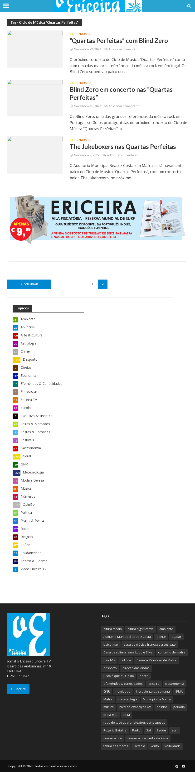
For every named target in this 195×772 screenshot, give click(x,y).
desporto (110, 668)
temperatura (112, 738)
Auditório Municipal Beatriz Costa (127, 636)
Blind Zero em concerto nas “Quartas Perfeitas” (121, 93)
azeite (161, 636)
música (108, 707)
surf (175, 730)
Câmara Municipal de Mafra (156, 660)
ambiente (166, 629)
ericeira (153, 683)
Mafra (107, 699)
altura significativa (140, 629)
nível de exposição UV (135, 707)
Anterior (31, 283)
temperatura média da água (147, 738)
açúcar (176, 636)
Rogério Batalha (115, 730)
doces (144, 676)
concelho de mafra (171, 652)
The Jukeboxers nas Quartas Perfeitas (123, 146)
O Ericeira (18, 689)
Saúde (161, 730)
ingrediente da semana (153, 691)
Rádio (136, 730)
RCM (126, 714)
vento (155, 746)
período (179, 707)
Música (85, 34)
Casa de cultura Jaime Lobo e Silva (127, 652)
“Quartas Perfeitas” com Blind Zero (119, 40)
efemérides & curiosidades (123, 683)
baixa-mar (110, 644)
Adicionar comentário (124, 49)
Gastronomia (174, 683)
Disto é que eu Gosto (118, 676)
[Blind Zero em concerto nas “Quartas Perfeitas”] (35, 97)
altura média (112, 629)
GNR (106, 691)
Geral (74, 34)
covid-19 (109, 660)
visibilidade (173, 746)
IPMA (179, 691)
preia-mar (110, 714)
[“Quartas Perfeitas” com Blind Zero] (35, 48)
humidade (123, 691)
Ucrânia (139, 746)
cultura (126, 660)
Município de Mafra (157, 699)
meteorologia (127, 699)
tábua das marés (115, 746)
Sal (148, 730)
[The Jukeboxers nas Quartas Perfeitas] (35, 154)
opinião (162, 707)
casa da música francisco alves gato (150, 644)
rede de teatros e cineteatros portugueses (134, 722)
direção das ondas (136, 668)
